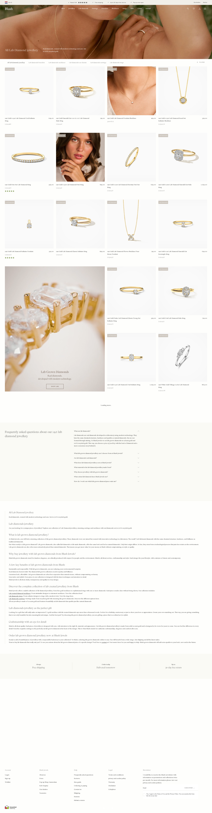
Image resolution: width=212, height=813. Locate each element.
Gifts (132, 8)
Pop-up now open (138, 2)
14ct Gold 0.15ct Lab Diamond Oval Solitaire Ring (20, 119)
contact (104, 642)
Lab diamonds (83, 8)
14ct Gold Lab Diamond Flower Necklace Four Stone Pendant (123, 253)
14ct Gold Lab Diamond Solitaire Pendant (19, 251)
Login (7, 775)
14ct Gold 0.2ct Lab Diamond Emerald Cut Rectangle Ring (172, 253)
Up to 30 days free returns (118, 2)
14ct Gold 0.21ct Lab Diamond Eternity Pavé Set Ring (123, 186)
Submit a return (79, 800)
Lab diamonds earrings (17, 599)
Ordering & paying (80, 786)
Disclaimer (112, 786)
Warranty (111, 782)
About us (42, 775)
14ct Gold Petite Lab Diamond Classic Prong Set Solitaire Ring (123, 319)
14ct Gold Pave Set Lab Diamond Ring (18, 185)
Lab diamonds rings (16, 596)
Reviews (77, 778)
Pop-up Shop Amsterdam (48, 782)
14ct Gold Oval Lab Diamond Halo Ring (171, 318)
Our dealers (197, 2)
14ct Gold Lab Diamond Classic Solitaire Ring (71, 251)
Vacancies (42, 793)
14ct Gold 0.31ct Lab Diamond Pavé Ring (70, 185)
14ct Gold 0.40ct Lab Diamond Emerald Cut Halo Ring (175, 186)
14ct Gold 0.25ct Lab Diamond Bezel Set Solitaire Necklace (172, 119)
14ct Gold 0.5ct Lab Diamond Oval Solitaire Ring (123, 385)
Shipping (77, 793)
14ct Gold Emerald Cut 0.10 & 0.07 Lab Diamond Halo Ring (72, 119)
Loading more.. (106, 405)
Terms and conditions (116, 775)
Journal (148, 8)
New (63, 8)
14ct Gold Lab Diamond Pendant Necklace (121, 118)
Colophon (112, 789)
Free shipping (98, 2)
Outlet (139, 8)
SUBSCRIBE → (190, 788)
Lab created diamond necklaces (20, 593)
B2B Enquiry (43, 786)
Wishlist (7, 782)
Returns (77, 797)
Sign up (7, 778)
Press (41, 778)
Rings (125, 8)
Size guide (77, 782)
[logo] (9, 8)
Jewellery (71, 8)
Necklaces (115, 8)
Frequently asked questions (83, 775)
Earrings (95, 8)
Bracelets (105, 8)
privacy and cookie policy (117, 778)
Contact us (77, 789)
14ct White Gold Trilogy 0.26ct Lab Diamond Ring (173, 386)
